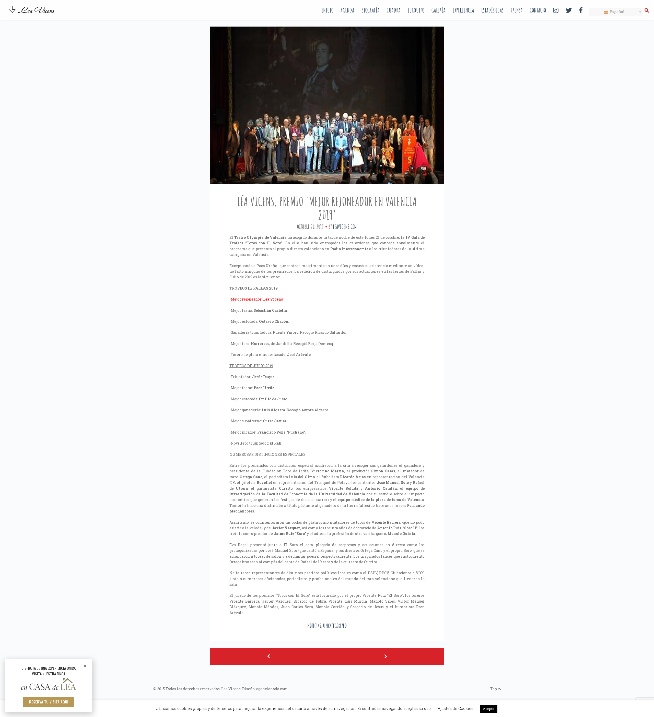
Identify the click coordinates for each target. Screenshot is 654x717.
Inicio (327, 10)
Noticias (314, 625)
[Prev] (268, 656)
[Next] (385, 656)
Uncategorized (335, 625)
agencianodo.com (272, 688)
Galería (438, 10)
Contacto (538, 10)
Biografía (370, 10)
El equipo (416, 10)
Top (494, 688)
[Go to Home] (32, 13)
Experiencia (463, 10)
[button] (48, 702)
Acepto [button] (488, 708)
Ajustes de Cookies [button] (455, 708)
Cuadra (394, 10)
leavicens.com (345, 226)
